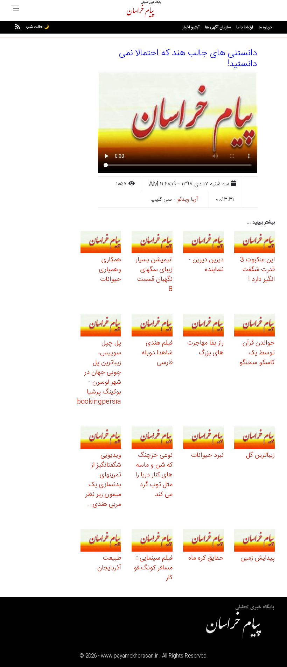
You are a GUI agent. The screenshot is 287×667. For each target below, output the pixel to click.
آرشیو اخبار (191, 27)
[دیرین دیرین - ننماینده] (203, 243)
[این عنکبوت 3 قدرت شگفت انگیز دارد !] (254, 243)
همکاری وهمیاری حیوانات (110, 270)
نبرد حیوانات (207, 455)
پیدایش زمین (257, 558)
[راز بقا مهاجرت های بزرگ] (203, 326)
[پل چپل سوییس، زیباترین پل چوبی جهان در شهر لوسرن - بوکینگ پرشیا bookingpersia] (100, 326)
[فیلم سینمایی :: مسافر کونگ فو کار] (152, 541)
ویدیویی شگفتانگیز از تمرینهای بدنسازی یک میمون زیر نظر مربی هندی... (103, 480)
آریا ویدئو (187, 199)
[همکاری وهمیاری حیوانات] (100, 243)
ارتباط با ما (244, 27)
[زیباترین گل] (254, 439)
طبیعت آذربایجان (109, 563)
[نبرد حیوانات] (203, 439)
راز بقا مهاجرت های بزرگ (205, 348)
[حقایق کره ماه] (203, 541)
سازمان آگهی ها (218, 27)
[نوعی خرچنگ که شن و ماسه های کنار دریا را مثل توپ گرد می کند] (152, 439)
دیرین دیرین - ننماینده (206, 265)
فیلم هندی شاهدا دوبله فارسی (157, 353)
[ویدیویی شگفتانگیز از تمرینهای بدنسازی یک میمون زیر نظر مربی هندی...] (100, 439)
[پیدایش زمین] (254, 541)
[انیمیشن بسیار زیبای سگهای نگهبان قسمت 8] (152, 243)
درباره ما (265, 27)
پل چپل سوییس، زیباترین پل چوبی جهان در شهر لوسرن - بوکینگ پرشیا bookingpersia (99, 372)
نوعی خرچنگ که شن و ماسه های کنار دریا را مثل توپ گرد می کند (154, 475)
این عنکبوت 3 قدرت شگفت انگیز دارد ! (257, 270)
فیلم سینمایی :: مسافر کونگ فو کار (153, 568)
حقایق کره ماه (206, 558)
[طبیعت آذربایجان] (100, 541)
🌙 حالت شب (37, 26)
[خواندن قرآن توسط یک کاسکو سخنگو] (254, 326)
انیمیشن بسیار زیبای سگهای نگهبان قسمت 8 (154, 275)
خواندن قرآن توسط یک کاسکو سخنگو (257, 353)
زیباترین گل (260, 455)
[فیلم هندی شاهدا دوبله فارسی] (152, 326)
